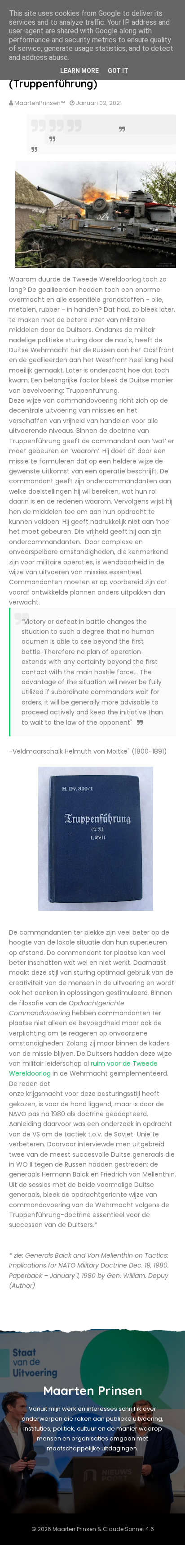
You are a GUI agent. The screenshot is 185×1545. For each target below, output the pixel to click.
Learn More (79, 70)
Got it (118, 70)
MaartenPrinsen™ (39, 103)
